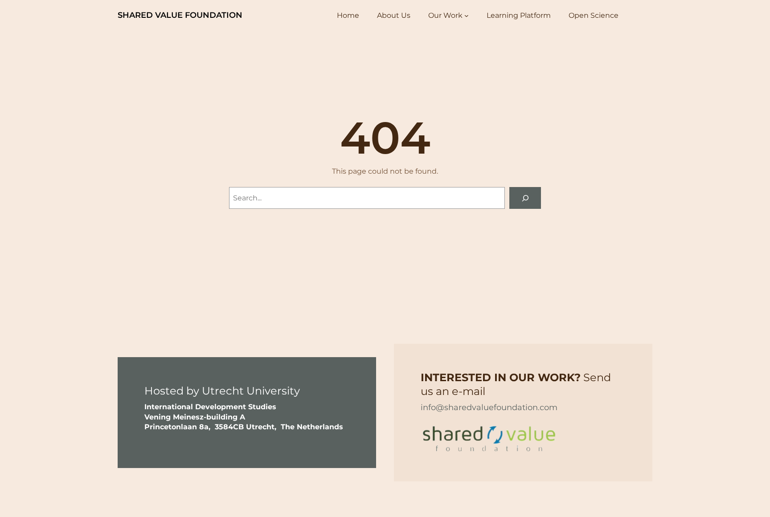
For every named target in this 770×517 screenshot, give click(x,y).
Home (348, 15)
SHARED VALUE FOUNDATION (180, 15)
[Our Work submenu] (466, 15)
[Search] (525, 198)
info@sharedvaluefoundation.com (489, 407)
